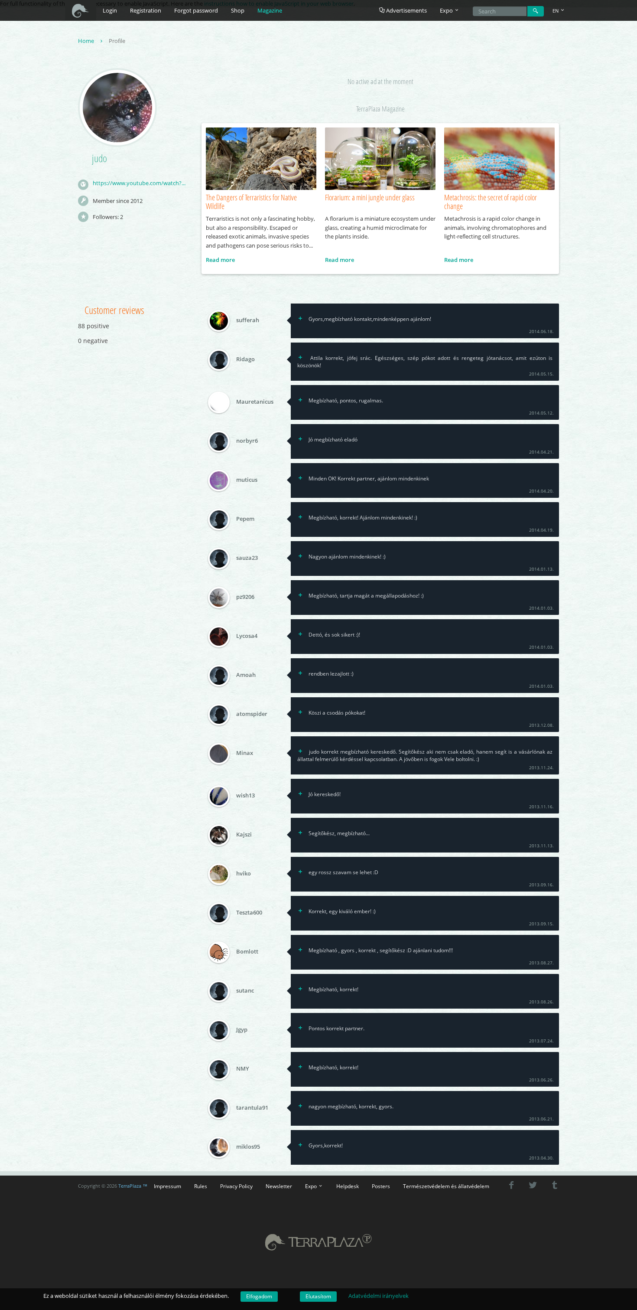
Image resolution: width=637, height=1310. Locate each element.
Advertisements (406, 10)
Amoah (246, 675)
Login (110, 10)
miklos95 (248, 1147)
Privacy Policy (236, 1186)
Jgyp (241, 1030)
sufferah (247, 320)
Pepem (245, 519)
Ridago (245, 359)
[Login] (535, 11)
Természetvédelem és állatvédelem (446, 1186)
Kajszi (244, 835)
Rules (200, 1186)
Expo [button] (447, 10)
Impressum (167, 1186)
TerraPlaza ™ (132, 1186)
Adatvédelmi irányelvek (378, 1296)
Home (86, 41)
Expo (311, 1186)
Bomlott (247, 952)
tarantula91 (252, 1108)
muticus (246, 480)
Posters (381, 1186)
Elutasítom (318, 1296)
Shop (237, 10)
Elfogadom (259, 1296)
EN (556, 10)
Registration (145, 10)
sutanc (245, 991)
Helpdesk (347, 1186)
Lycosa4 (246, 636)
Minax (244, 753)
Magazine (269, 10)
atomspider (251, 714)
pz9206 (245, 597)
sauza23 (247, 558)
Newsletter (279, 1186)
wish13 (245, 796)
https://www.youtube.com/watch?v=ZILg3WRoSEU (140, 183)
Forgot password (196, 10)
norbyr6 (247, 441)
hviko (243, 874)
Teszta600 (249, 913)
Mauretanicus (254, 402)
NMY (242, 1069)
